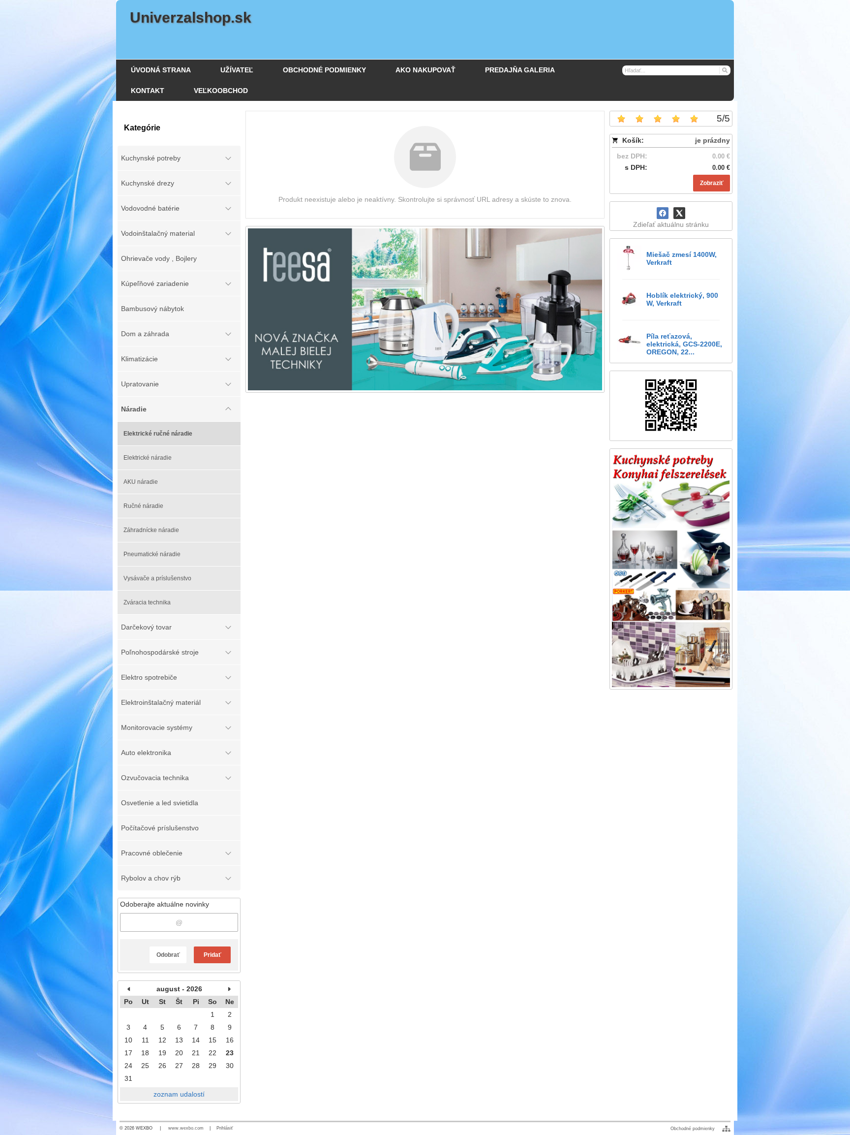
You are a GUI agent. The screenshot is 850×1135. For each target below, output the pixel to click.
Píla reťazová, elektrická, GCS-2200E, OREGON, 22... (684, 344)
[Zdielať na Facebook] (662, 213)
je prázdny (712, 140)
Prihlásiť (224, 1128)
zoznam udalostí (179, 1094)
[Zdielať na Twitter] (679, 213)
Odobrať (168, 954)
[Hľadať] (724, 70)
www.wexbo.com (186, 1128)
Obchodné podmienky (692, 1128)
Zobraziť (712, 183)
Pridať (212, 954)
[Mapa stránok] (726, 1129)
